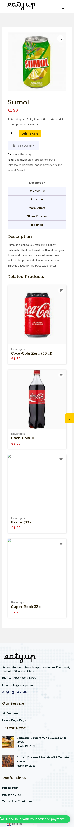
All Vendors (10, 713)
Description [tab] (37, 183)
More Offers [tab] (37, 208)
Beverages (27, 155)
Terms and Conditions (17, 801)
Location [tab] (37, 199)
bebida (19, 160)
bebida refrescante (36, 160)
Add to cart (30, 133)
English (16, 823)
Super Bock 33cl (26, 607)
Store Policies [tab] (37, 216)
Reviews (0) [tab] (37, 191)
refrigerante (26, 165)
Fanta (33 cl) (23, 522)
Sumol (21, 170)
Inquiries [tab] (37, 225)
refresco (13, 165)
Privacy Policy (11, 795)
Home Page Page (14, 720)
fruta (52, 160)
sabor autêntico (44, 165)
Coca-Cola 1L (23, 438)
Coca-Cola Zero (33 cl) (31, 353)
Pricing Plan (10, 788)
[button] (60, 38)
